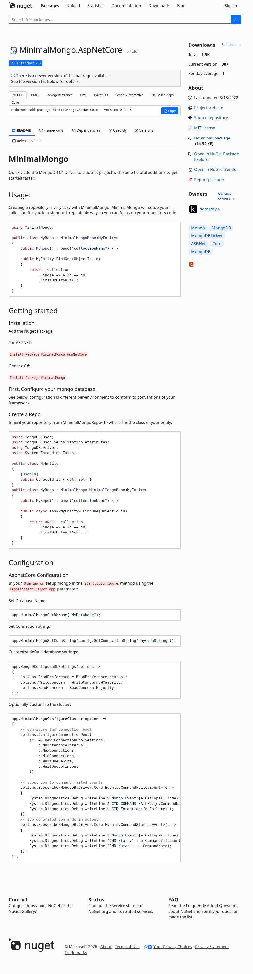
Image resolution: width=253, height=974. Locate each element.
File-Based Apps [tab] (162, 95)
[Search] (236, 19)
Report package (209, 179)
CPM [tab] (83, 95)
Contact (18, 899)
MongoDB (221, 228)
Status (96, 899)
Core (216, 243)
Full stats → (231, 44)
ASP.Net (198, 243)
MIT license (204, 128)
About (106, 946)
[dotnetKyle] (193, 209)
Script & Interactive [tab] (129, 95)
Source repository (211, 117)
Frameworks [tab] (53, 130)
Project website (208, 107)
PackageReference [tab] (58, 95)
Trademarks (76, 952)
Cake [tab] (15, 102)
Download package (212, 138)
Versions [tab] (145, 130)
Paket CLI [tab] (101, 95)
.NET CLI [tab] (18, 95)
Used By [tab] (119, 130)
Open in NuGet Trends (215, 169)
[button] (169, 110)
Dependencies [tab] (88, 130)
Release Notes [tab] (28, 141)
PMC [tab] (34, 95)
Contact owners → (226, 196)
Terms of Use (127, 946)
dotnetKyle (210, 209)
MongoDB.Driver (207, 235)
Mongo (198, 228)
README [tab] (23, 130)
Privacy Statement (212, 946)
